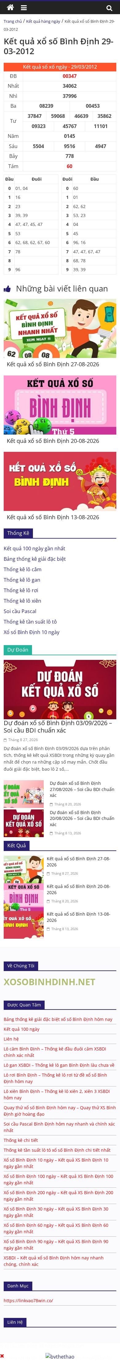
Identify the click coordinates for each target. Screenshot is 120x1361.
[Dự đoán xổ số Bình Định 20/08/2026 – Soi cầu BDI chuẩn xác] (25, 813)
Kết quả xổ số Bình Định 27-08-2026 (53, 364)
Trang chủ (13, 21)
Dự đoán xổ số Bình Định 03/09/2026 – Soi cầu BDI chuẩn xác (58, 726)
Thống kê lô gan (22, 579)
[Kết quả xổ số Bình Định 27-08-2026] (60, 302)
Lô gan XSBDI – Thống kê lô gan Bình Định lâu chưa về (59, 1065)
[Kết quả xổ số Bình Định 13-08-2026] (60, 455)
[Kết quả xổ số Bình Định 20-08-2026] (60, 379)
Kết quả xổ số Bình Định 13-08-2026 (53, 517)
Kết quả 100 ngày (21, 1029)
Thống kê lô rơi (21, 590)
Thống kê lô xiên (22, 600)
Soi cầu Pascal (20, 611)
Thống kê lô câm (23, 569)
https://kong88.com (65, 1346)
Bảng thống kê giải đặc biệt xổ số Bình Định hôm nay (58, 1019)
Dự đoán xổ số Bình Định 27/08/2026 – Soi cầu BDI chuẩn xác (82, 789)
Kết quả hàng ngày (43, 21)
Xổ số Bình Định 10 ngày (31, 632)
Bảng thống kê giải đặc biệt (35, 559)
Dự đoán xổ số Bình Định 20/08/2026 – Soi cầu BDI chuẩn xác (82, 818)
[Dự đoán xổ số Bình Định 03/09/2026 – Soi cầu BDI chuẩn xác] (60, 663)
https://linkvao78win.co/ (28, 1300)
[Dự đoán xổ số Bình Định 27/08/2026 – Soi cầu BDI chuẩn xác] (25, 784)
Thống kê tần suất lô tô (30, 621)
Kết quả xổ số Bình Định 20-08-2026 (53, 440)
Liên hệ (11, 1039)
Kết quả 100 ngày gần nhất (34, 548)
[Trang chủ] (10, 7)
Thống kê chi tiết (21, 1140)
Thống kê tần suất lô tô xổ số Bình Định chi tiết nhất (57, 1150)
